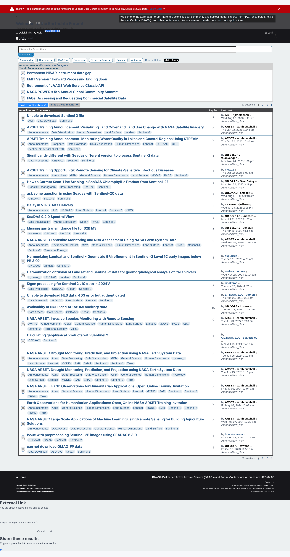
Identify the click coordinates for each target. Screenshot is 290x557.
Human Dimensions (89, 132)
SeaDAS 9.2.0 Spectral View (50, 217)
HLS (54, 210)
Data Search (54, 312)
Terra (130, 363)
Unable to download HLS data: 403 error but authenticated (76, 295)
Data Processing (38, 160)
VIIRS (129, 210)
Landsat (129, 132)
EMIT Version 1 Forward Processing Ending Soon (67, 79)
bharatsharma (234, 434)
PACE (167, 175)
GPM (73, 175)
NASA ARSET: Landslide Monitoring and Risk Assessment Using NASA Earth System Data (101, 240)
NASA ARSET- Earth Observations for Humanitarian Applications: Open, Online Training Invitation (108, 386)
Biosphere (58, 143)
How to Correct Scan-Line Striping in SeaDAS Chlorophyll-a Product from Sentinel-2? (97, 182)
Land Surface (113, 132)
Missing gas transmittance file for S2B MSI (62, 228)
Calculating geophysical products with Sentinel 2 (67, 335)
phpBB (243, 485)
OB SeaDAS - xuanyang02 (231, 156)
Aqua (55, 358)
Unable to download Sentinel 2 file (55, 115)
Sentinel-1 (194, 245)
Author (135, 60)
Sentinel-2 (66, 120)
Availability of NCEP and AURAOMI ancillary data (67, 307)
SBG (186, 323)
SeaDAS (72, 160)
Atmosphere (59, 175)
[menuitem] (197, 477)
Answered (25, 60)
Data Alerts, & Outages (53, 65)
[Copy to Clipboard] (1, 549)
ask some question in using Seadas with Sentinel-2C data (75, 193)
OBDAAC (162, 143)
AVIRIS (32, 323)
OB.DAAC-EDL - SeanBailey (239, 337)
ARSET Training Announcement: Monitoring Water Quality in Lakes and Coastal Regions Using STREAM (112, 139)
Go (51, 531)
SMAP (180, 245)
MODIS (155, 175)
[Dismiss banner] (279, 9)
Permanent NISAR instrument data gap (59, 73)
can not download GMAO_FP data (54, 446)
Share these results (62, 104)
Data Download (46, 120)
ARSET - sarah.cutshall (240, 126)
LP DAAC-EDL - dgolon (240, 294)
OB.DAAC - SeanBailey (240, 181)
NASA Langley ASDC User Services (40, 488)
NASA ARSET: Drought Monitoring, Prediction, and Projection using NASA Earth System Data (104, 353)
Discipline (44, 60)
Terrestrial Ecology (55, 250)
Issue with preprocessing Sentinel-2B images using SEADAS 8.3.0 (82, 435)
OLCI (175, 143)
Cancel (41, 531)
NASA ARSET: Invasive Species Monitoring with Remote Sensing (80, 318)
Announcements (38, 132)
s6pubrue (231, 255)
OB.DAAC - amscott (237, 192)
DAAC (62, 60)
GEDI (67, 323)
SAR (77, 363)
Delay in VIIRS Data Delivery (50, 205)
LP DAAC (66, 210)
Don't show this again (25, 38)
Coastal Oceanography (42, 186)
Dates (119, 60)
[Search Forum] (270, 47)
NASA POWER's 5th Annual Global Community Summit (72, 92)
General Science (90, 175)
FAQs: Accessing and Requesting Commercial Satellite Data (76, 98)
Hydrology (34, 233)
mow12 (229, 169)
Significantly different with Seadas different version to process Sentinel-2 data (93, 155)
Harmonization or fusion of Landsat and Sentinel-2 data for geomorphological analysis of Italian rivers (111, 272)
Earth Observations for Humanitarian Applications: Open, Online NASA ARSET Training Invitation (107, 403)
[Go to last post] (251, 115)
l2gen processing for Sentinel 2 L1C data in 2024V (68, 284)
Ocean (84, 221)
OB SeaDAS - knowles (239, 216)
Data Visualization (63, 132)
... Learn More (155, 8)
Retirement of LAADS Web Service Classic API (65, 85)
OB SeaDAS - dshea (238, 227)
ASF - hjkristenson (237, 115)
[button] (263, 105)
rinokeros (231, 283)
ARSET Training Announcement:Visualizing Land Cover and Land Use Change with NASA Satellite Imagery (115, 127)
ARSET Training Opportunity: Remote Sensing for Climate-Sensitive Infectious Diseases (100, 170)
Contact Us (269, 482)
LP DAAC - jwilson (237, 204)
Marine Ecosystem (65, 221)
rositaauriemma (235, 271)
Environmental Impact (65, 245)
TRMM (32, 396)
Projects (78, 60)
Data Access (36, 312)
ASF (31, 120)
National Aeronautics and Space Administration (35, 491)
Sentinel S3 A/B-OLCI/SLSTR (46, 149)
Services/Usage (100, 60)
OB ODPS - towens (237, 306)
